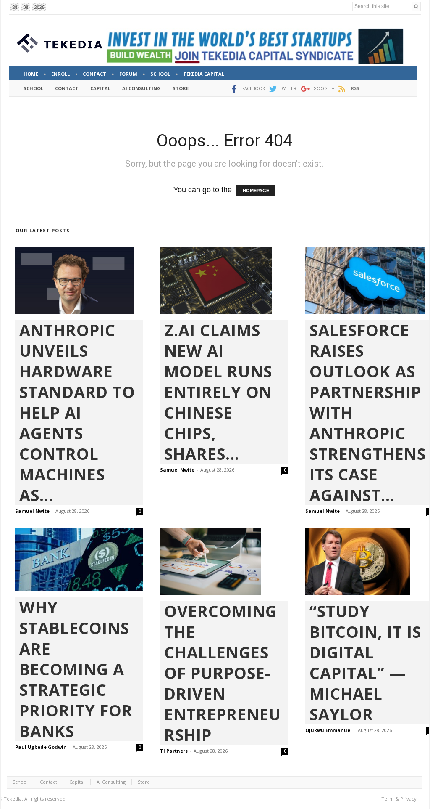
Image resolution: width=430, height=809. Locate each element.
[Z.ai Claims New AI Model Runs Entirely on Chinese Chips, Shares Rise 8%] (224, 280)
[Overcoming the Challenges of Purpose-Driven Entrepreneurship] (224, 561)
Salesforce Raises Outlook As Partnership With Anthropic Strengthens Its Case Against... (367, 412)
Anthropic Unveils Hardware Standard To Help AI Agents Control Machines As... (77, 412)
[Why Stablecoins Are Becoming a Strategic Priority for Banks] (79, 559)
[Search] (416, 6)
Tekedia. (13, 799)
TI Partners (174, 751)
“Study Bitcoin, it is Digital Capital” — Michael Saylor (365, 662)
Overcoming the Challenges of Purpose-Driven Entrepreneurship (222, 673)
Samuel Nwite (32, 511)
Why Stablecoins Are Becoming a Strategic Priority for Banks (76, 669)
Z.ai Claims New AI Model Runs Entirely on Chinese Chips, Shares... (218, 392)
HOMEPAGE (256, 190)
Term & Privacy (399, 799)
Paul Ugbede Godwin (41, 747)
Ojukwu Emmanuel (328, 730)
